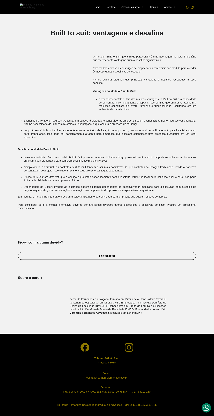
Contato (154, 7)
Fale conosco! (107, 256)
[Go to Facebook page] (188, 7)
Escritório (111, 7)
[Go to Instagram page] (192, 7)
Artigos (167, 7)
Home (97, 7)
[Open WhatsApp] (206, 408)
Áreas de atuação (130, 7)
